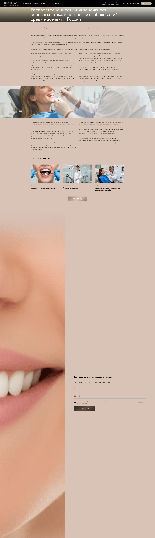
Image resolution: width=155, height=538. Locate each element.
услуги (36, 3)
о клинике (26, 3)
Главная (33, 28)
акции (57, 3)
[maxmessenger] (127, 3)
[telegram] (124, 3)
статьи (51, 3)
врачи (43, 3)
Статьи (39, 28)
